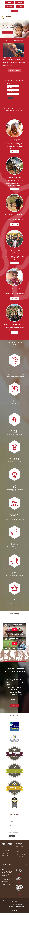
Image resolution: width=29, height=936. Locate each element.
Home (8, 906)
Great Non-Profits (21, 854)
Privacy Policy (20, 906)
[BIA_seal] (14, 797)
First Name (9, 83)
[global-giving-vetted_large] (14, 763)
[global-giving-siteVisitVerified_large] (14, 780)
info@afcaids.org (6, 879)
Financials (5, 853)
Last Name (9, 87)
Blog (12, 906)
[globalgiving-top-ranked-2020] (14, 746)
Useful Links (6, 855)
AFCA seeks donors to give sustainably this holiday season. (19, 871)
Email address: (10, 91)
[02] (15, 734)
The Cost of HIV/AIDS (6, 851)
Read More (18, 874)
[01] (15, 721)
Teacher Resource (7, 848)
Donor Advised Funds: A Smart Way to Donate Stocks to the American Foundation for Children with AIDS (19, 889)
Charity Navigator (21, 853)
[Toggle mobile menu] (26, 15)
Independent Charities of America (20, 858)
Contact (15, 908)
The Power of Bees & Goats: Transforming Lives (19, 879)
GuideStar (19, 851)
